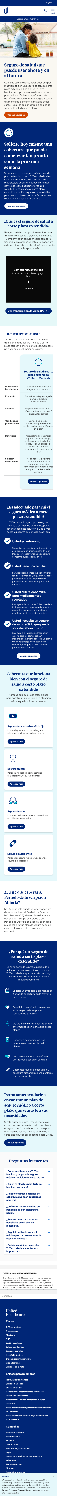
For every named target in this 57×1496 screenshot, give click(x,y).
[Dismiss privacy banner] (53, 1476)
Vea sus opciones (16, 114)
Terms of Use (23, 1490)
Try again (28, 288)
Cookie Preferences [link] (15, 1472)
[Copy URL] (28, 282)
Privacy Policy (8, 1490)
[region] (28, 1279)
